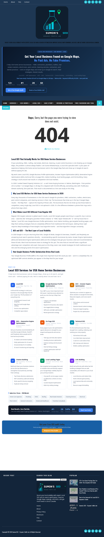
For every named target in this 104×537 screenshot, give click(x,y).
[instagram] (96, 2)
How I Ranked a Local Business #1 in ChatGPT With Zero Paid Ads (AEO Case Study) (88, 491)
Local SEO (36, 103)
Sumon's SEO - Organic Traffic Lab (88, 505)
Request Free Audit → (52, 431)
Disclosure (40, 515)
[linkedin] (85, 2)
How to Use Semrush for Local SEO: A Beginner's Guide (89, 498)
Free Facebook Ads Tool (84, 103)
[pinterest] (99, 2)
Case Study (48, 103)
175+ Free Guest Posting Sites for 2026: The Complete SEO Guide (88, 482)
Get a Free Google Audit (15, 90)
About (13, 2)
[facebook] (92, 2)
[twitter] (89, 2)
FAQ (19, 2)
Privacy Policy (41, 512)
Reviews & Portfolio (65, 103)
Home (6, 2)
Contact (26, 2)
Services (13, 103)
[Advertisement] (52, 455)
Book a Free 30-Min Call (36, 90)
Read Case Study (86, 410)
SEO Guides (24, 103)
